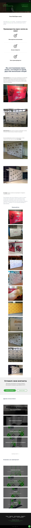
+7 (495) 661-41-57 (24, 5)
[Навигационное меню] (29, 1)
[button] (22, 390)
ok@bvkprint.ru (25, 6)
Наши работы (23, 516)
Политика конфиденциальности (15, 521)
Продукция (11, 516)
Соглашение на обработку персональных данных (15, 520)
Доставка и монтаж (17, 516)
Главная (7, 516)
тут (18, 453)
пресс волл (10, 21)
